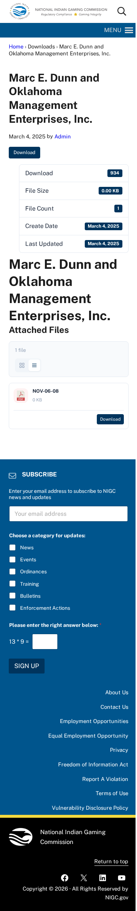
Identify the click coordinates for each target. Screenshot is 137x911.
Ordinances (33, 571)
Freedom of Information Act (93, 764)
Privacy (119, 750)
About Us (116, 692)
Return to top (111, 861)
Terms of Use (112, 793)
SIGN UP (26, 665)
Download (24, 152)
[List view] (34, 365)
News (27, 547)
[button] (112, 30)
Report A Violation (105, 779)
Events (28, 559)
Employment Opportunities (94, 721)
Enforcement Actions (45, 608)
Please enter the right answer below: (55, 625)
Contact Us (114, 707)
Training (29, 584)
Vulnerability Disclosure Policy (90, 808)
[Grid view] (22, 365)
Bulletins (30, 596)
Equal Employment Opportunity (88, 736)
